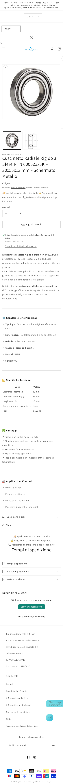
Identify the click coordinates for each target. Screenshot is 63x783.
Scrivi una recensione (31, 606)
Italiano (8, 28)
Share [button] (8, 525)
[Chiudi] (31, 37)
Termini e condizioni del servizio (22, 726)
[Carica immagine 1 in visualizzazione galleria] (12, 141)
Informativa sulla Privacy (18, 698)
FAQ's (8, 719)
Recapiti (10, 684)
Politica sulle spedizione (18, 712)
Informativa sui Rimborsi (18, 705)
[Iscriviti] (53, 745)
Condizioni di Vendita (16, 691)
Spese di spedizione (18, 187)
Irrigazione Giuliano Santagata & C (27, 782)
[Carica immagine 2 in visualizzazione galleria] (31, 141)
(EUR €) (30, 16)
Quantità (6, 207)
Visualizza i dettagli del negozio (21, 246)
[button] (3, 49)
